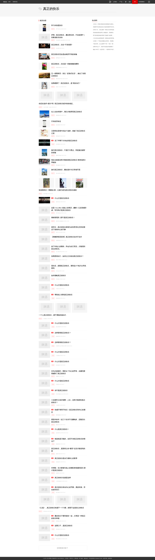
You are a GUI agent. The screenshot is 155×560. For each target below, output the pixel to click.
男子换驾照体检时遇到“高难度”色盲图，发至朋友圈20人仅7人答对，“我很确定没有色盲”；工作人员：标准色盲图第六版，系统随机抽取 (104, 35)
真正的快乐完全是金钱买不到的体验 (64, 54)
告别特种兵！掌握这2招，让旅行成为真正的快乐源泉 (58, 190)
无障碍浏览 (15, 1)
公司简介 (67, 558)
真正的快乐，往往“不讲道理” (61, 45)
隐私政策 (86, 558)
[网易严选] (121, 1)
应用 (9, 1)
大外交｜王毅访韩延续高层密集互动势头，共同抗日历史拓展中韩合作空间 (104, 24)
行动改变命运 (56, 121)
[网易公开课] (115, 1)
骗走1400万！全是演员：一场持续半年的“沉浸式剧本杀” (104, 49)
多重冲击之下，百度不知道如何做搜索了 (103, 46)
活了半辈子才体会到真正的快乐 (66, 140)
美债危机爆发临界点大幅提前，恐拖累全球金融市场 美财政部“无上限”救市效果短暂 (104, 32)
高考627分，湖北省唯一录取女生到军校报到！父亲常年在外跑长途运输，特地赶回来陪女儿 (104, 29)
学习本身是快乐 (57, 25)
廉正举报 (105, 558)
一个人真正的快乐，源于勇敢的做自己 (52, 315)
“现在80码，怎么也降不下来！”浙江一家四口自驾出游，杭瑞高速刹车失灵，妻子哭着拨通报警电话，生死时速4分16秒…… (104, 43)
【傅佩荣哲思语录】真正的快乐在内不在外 (66, 237)
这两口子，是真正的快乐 (63, 525)
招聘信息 (76, 558)
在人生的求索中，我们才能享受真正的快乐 (66, 112)
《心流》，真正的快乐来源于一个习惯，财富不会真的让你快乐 (61, 508)
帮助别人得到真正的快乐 (63, 295)
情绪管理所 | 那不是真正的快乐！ (63, 217)
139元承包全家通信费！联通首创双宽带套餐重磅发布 (104, 38)
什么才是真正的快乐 (62, 198)
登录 (135, 1)
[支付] (126, 1)
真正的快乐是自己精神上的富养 (66, 458)
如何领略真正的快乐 (58, 275)
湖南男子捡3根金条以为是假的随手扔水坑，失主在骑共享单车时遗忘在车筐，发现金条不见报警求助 (104, 27)
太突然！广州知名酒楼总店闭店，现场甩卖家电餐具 (104, 41)
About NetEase (60, 558)
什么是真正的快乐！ (62, 429)
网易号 (53, 29)
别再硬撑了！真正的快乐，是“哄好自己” (65, 83)
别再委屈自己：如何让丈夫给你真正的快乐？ (67, 256)
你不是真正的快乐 (61, 390)
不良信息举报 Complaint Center (95, 558)
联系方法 (71, 558)
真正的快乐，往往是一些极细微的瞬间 (65, 64)
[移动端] (110, 1)
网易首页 (5, 1)
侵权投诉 (110, 558)
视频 (53, 144)
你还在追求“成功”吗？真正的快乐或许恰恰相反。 (56, 103)
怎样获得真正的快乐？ (63, 333)
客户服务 (81, 558)
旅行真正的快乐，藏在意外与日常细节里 (65, 170)
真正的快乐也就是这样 (63, 478)
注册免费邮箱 (141, 1)
